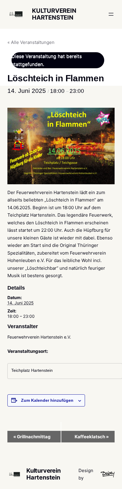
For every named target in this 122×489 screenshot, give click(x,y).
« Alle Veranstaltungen (30, 42)
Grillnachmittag (32, 436)
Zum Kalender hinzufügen (47, 400)
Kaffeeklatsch (92, 436)
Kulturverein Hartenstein (54, 14)
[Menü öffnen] (111, 14)
